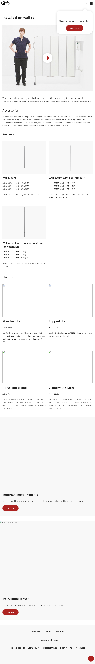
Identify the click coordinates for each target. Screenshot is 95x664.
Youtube (60, 631)
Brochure (35, 631)
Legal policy (34, 648)
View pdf (10, 612)
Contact (48, 631)
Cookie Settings (50, 648)
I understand (75, 28)
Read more (10, 508)
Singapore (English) (50, 639)
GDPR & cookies (18, 648)
